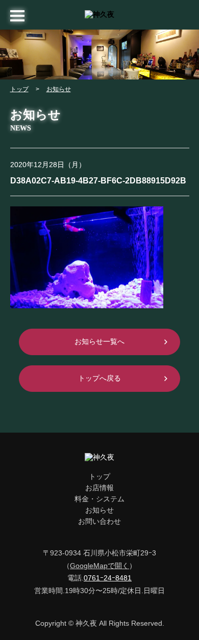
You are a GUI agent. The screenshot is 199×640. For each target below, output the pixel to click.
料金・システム (99, 499)
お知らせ (58, 89)
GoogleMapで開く (99, 566)
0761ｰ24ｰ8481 (108, 578)
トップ (19, 89)
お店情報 (99, 488)
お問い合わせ (99, 521)
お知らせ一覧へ (99, 341)
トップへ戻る (99, 378)
